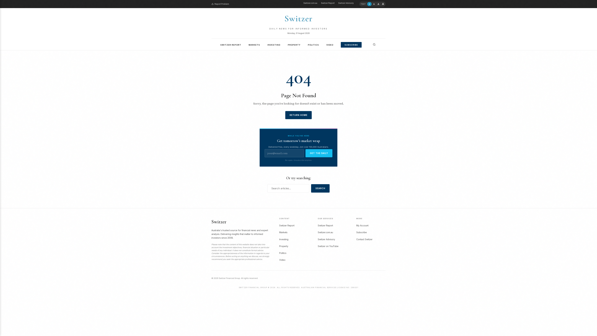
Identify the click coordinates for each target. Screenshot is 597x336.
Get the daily (319, 153)
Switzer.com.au (310, 3)
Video (329, 45)
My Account (362, 225)
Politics (313, 45)
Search (320, 188)
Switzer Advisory (346, 3)
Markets (254, 45)
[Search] (374, 44)
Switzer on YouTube (328, 246)
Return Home (298, 115)
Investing (273, 45)
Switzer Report (328, 3)
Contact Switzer (364, 239)
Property (294, 45)
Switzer (298, 18)
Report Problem (222, 4)
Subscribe (351, 45)
